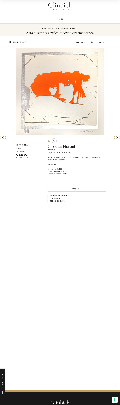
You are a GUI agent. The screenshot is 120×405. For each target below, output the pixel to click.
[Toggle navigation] (62, 18)
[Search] (58, 18)
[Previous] (3, 137)
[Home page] (60, 6)
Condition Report (59, 196)
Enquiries (77, 189)
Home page (48, 29)
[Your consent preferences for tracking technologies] (115, 400)
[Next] (117, 137)
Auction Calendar (66, 29)
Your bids (55, 198)
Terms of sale (57, 201)
